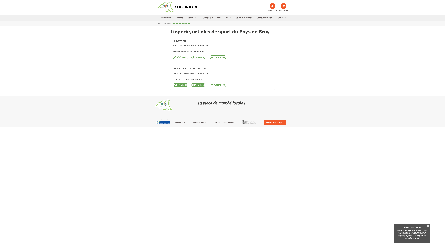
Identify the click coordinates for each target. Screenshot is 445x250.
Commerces (167, 23)
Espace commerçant (275, 123)
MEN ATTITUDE (179, 41)
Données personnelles (224, 123)
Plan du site (180, 123)
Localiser (199, 57)
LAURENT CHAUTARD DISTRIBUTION (189, 69)
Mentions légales (200, 123)
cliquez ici (416, 238)
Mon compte (272, 10)
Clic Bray (158, 23)
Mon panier (283, 10)
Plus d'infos (219, 57)
